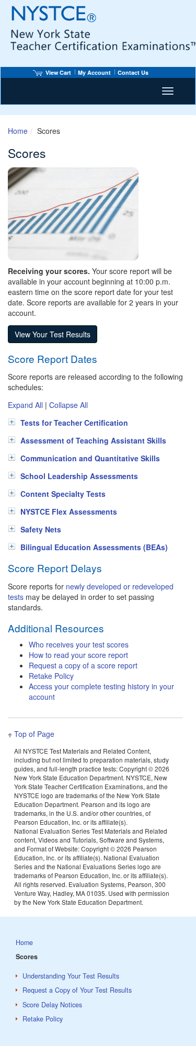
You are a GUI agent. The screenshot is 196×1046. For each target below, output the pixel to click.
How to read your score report (78, 655)
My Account (94, 72)
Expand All (25, 405)
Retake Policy (51, 675)
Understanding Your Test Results (70, 976)
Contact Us (133, 72)
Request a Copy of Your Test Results (77, 990)
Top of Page (34, 734)
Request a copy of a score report (83, 665)
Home (18, 131)
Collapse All (68, 405)
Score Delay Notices (52, 1004)
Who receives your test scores (79, 644)
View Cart (58, 72)
